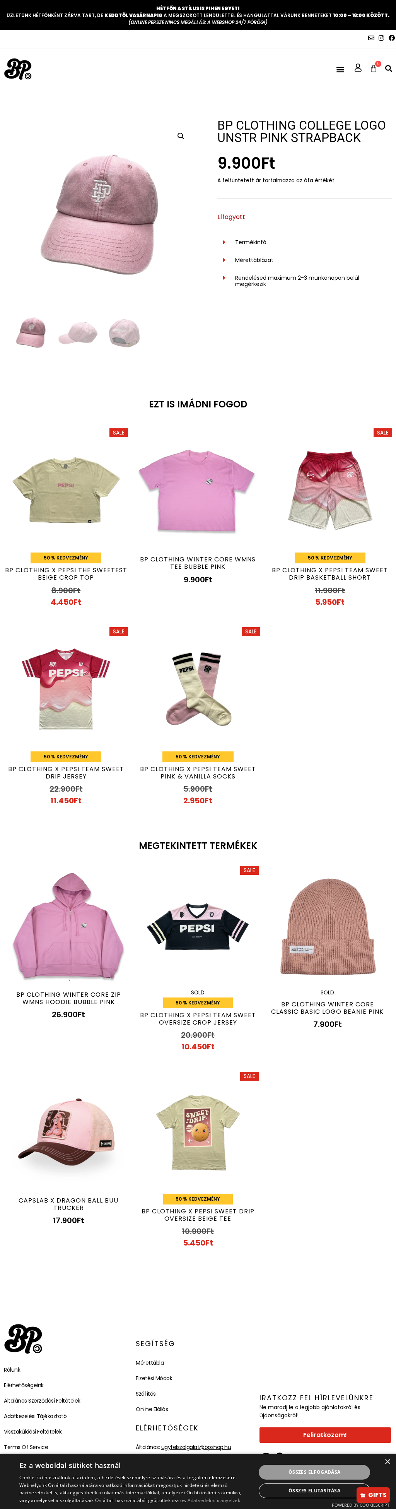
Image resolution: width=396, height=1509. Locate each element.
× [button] (387, 1462)
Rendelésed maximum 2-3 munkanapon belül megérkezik (297, 281)
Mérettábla (150, 1363)
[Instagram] (381, 38)
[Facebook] (391, 38)
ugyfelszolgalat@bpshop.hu (196, 1447)
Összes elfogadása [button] (314, 1472)
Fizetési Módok (154, 1378)
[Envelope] (371, 38)
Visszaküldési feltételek (32, 1431)
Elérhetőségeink (24, 1385)
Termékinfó (250, 242)
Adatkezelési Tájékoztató (35, 1416)
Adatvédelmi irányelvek (214, 1500)
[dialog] (198, 1481)
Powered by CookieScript (360, 1505)
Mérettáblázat (254, 260)
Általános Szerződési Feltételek (42, 1401)
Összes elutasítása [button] (314, 1490)
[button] (340, 69)
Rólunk (12, 1370)
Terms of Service (26, 1447)
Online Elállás (152, 1409)
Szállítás (146, 1394)
